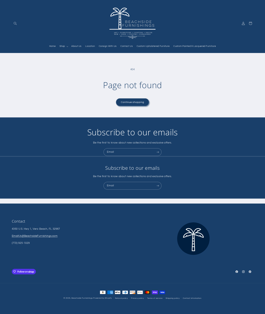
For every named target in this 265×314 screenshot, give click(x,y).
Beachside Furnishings (82, 298)
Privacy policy (137, 298)
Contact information (192, 298)
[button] (15, 23)
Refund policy (121, 298)
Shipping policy (173, 298)
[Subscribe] (157, 152)
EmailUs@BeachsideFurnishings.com (35, 236)
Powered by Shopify (102, 298)
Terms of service (155, 298)
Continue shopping (132, 102)
